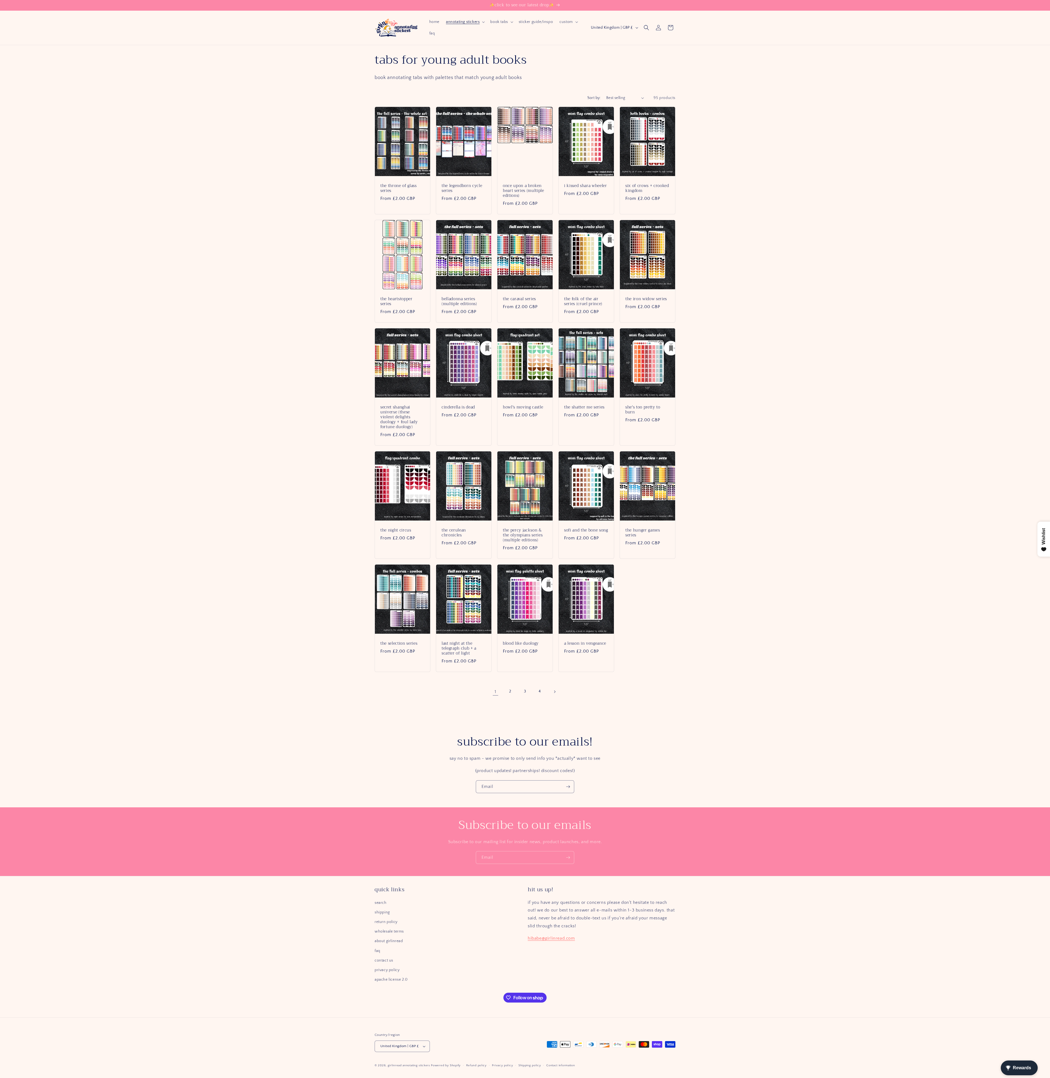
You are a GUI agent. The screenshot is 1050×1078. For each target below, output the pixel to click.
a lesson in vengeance (585, 643)
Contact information (560, 1065)
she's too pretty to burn (642, 409)
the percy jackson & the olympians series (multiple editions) (522, 535)
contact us (384, 960)
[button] (465, 22)
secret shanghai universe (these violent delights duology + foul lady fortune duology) (399, 417)
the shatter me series (584, 407)
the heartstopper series (396, 301)
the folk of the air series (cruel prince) (583, 301)
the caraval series (519, 298)
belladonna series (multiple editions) (459, 301)
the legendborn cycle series (462, 188)
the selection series (398, 643)
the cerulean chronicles (454, 532)
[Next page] (555, 692)
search (381, 903)
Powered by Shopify (446, 1065)
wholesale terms (389, 931)
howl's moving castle (523, 407)
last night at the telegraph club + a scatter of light (459, 648)
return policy (386, 922)
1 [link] (495, 691)
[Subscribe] (568, 786)
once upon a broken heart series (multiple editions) (523, 190)
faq (377, 951)
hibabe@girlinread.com (551, 938)
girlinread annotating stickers (409, 1065)
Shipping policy (529, 1065)
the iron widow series (646, 298)
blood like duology (521, 643)
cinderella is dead (458, 407)
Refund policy (476, 1065)
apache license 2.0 (391, 979)
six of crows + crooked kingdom (647, 188)
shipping (382, 912)
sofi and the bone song (586, 530)
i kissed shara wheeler (585, 185)
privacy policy (387, 970)
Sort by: (594, 98)
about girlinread (389, 941)
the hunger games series (642, 532)
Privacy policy (502, 1065)
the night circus (395, 530)
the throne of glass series (398, 188)
